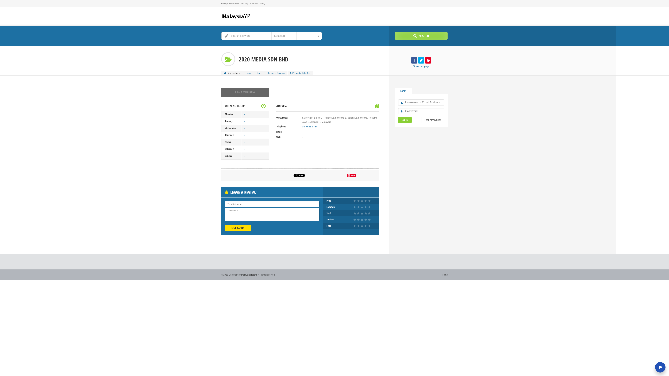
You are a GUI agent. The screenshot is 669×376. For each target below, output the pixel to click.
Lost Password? (433, 120)
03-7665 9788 (310, 126)
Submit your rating (245, 92)
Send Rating (238, 228)
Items (259, 73)
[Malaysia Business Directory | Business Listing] (236, 16)
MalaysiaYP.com (249, 275)
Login (403, 91)
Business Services (276, 73)
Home (249, 73)
